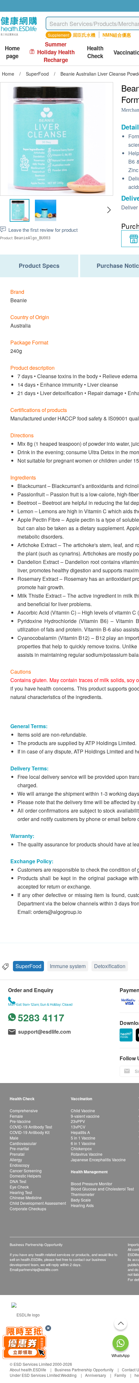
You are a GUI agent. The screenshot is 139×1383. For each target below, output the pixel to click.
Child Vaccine (83, 1110)
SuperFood (28, 966)
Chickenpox (81, 1148)
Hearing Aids (82, 1205)
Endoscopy (19, 1165)
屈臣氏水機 (84, 34)
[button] (108, 210)
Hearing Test (21, 1192)
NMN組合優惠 (116, 34)
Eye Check (19, 1187)
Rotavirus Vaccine (86, 1154)
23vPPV (78, 1121)
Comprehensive (24, 1110)
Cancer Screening (26, 1170)
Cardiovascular (23, 1143)
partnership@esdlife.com (38, 1269)
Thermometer (82, 1194)
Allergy (16, 1159)
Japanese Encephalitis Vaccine (98, 1159)
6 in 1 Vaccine (83, 1143)
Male (14, 1137)
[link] (25, 1313)
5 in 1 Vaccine (83, 1137)
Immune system (68, 966)
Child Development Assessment (38, 1203)
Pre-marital (19, 1148)
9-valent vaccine (85, 1116)
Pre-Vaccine (20, 1121)
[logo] (19, 36)
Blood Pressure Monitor (91, 1183)
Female (16, 1116)
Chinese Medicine (26, 1197)
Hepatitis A (80, 1132)
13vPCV (78, 1126)
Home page (12, 52)
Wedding (69, 1375)
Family (120, 1375)
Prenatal (17, 1154)
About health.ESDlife (28, 1369)
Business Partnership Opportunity (84, 1369)
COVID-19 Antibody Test (31, 1126)
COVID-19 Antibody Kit (29, 1132)
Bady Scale (81, 1199)
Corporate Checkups (28, 1208)
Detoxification (109, 966)
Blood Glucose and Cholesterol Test (102, 1188)
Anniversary (95, 1375)
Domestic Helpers (25, 1175)
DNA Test (18, 1181)
